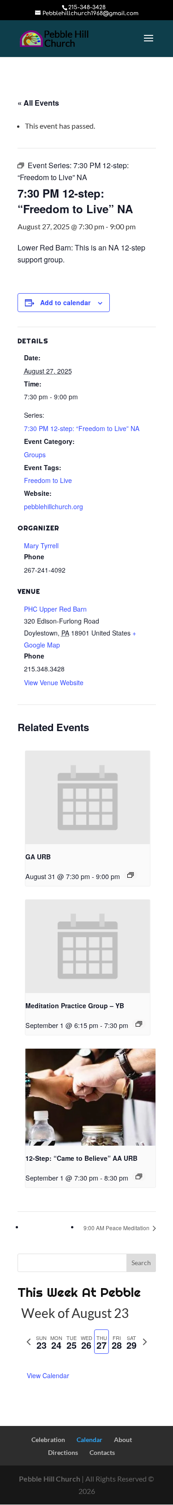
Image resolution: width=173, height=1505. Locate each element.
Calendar (89, 1439)
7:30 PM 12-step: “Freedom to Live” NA (81, 428)
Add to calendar (65, 302)
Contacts (102, 1452)
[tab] (41, 1341)
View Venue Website (54, 682)
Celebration (48, 1439)
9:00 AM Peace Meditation (117, 1228)
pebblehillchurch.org (53, 506)
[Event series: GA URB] (130, 875)
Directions (63, 1452)
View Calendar (48, 1375)
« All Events (38, 102)
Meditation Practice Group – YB (74, 1005)
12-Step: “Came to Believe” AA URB (81, 1158)
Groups (35, 454)
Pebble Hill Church (49, 1478)
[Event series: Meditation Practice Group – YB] (139, 1024)
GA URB (38, 856)
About (123, 1439)
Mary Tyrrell (41, 545)
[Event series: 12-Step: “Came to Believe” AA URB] (139, 1176)
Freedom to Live (48, 480)
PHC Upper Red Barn (55, 608)
